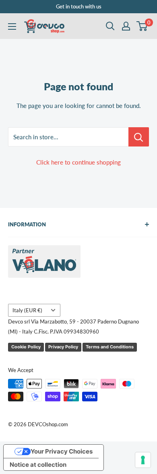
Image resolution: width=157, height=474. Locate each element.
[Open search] (110, 26)
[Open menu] (12, 26)
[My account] (126, 26)
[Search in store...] (138, 136)
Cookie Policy (26, 347)
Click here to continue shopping (78, 162)
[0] (142, 26)
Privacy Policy (63, 347)
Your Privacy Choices (62, 451)
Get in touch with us (78, 6)
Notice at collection (38, 464)
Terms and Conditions (110, 347)
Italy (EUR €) (27, 310)
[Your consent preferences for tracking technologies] (143, 460)
